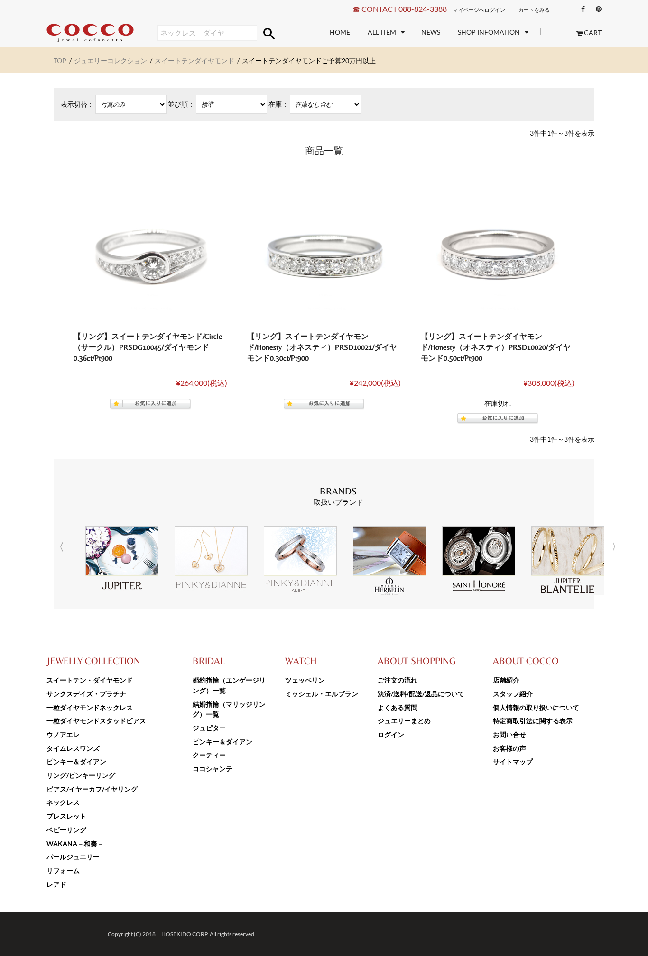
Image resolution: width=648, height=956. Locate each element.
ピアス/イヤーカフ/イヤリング (92, 789)
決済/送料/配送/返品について (421, 694)
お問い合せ (509, 734)
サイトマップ (513, 761)
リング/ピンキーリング (80, 775)
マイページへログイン (479, 10)
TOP (60, 60)
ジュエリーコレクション (110, 60)
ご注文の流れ (397, 680)
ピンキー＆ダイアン (76, 761)
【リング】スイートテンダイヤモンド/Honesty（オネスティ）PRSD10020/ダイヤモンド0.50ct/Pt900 (496, 347)
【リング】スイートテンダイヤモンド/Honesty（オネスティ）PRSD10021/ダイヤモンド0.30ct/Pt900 (322, 347)
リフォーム (63, 870)
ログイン (391, 734)
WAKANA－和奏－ (75, 843)
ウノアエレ (63, 734)
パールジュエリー (73, 857)
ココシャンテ (212, 769)
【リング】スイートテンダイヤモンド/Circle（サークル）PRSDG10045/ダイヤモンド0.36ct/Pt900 (148, 347)
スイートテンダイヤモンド (194, 60)
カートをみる (534, 10)
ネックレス (63, 802)
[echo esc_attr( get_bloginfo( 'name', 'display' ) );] (101, 33)
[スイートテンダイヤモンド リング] (150, 254)
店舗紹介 (506, 680)
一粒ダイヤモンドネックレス (89, 707)
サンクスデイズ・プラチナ (86, 694)
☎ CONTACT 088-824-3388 (399, 8)
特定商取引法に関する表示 (533, 721)
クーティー (209, 755)
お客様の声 (509, 748)
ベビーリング (66, 830)
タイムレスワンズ (73, 748)
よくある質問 (397, 707)
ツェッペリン (305, 680)
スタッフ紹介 (513, 694)
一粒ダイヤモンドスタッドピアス (96, 721)
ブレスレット (66, 816)
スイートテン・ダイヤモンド (89, 680)
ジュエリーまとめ (404, 721)
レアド (56, 884)
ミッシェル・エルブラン (321, 694)
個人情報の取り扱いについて (536, 707)
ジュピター (209, 728)
